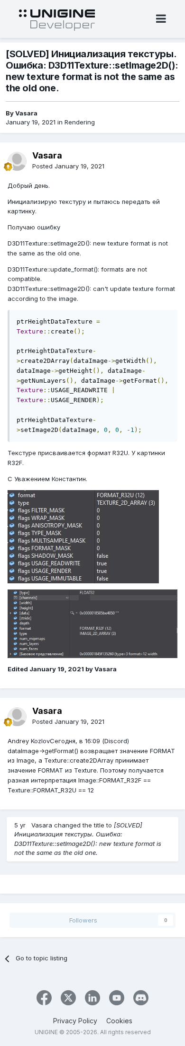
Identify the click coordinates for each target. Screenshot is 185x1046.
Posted (68, 166)
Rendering (80, 122)
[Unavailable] (83, 536)
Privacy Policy (75, 1021)
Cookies (119, 1021)
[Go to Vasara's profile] (17, 161)
